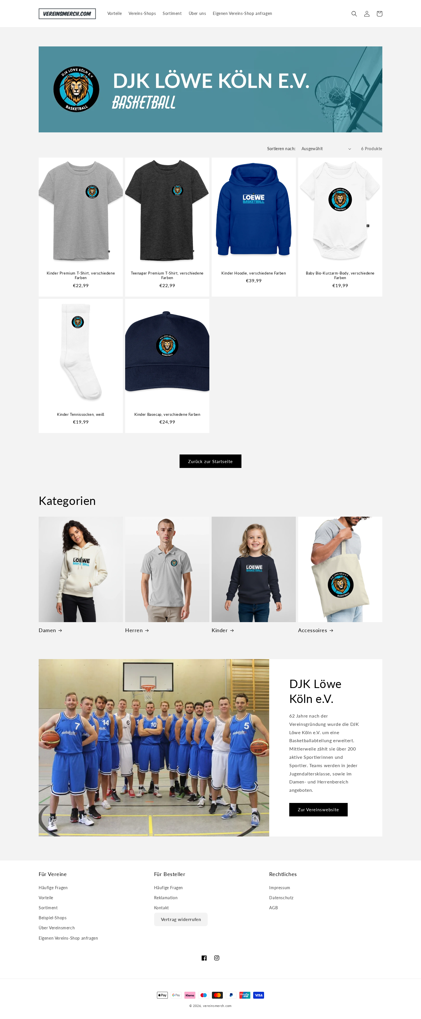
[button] (354, 13)
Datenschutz (281, 897)
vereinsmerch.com (217, 1006)
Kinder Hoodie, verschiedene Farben (253, 273)
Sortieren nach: (281, 148)
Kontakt (161, 907)
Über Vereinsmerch (57, 927)
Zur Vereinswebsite (318, 809)
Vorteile (46, 897)
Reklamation (166, 897)
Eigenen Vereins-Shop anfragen (68, 938)
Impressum (279, 887)
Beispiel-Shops (52, 917)
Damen (47, 630)
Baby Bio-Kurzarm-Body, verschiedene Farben (340, 275)
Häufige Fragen (53, 887)
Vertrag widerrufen (181, 919)
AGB (273, 907)
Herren (134, 630)
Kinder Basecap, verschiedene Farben (167, 414)
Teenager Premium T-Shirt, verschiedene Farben (167, 275)
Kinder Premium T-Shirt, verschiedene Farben (81, 275)
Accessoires (312, 630)
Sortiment (48, 907)
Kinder (220, 630)
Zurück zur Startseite (210, 461)
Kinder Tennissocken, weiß (81, 414)
